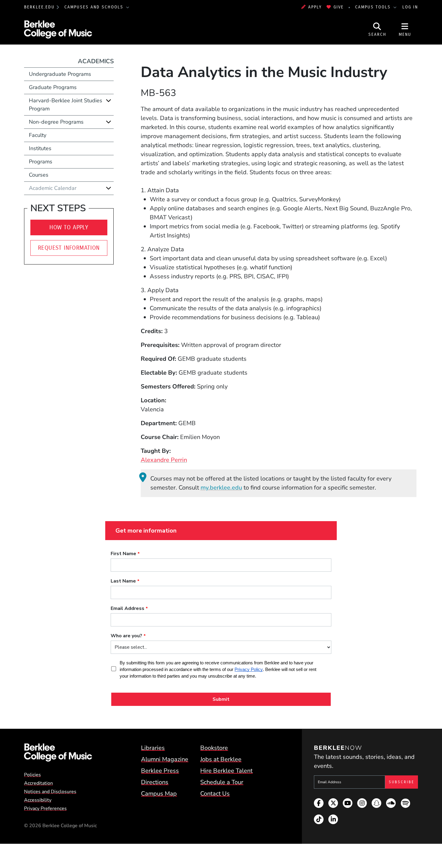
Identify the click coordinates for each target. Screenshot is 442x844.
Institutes (40, 148)
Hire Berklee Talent (226, 771)
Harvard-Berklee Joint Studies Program (65, 104)
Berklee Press (160, 771)
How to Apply (68, 227)
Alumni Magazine (164, 759)
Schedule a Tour (221, 782)
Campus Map (159, 794)
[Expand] (108, 100)
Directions (154, 782)
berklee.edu (39, 7)
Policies (32, 774)
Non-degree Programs (56, 121)
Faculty (37, 135)
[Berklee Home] (58, 753)
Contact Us (215, 794)
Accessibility (37, 800)
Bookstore (214, 748)
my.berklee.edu (221, 488)
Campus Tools (373, 7)
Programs (40, 161)
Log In (410, 7)
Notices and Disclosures (50, 791)
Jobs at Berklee (220, 759)
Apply (315, 7)
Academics (96, 61)
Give (338, 7)
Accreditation (38, 783)
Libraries (153, 748)
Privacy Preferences (45, 808)
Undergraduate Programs (60, 74)
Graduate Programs (53, 87)
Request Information (69, 247)
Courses (38, 174)
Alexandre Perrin (164, 460)
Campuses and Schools (94, 7)
